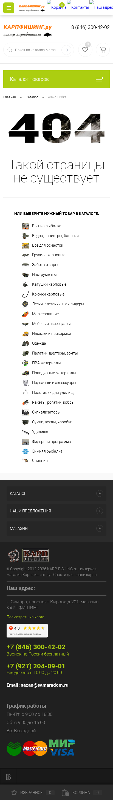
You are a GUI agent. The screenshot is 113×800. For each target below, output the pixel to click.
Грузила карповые (48, 254)
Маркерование (45, 313)
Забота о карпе (45, 264)
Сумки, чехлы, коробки (52, 422)
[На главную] (33, 8)
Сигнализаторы (46, 412)
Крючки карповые (48, 294)
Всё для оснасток (47, 245)
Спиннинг (40, 460)
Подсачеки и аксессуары (54, 382)
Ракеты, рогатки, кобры (53, 402)
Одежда (39, 343)
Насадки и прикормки (51, 333)
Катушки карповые (49, 284)
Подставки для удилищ (53, 392)
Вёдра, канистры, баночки (55, 236)
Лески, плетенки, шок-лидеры (58, 304)
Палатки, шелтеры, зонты (55, 353)
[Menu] (8, 7)
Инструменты (44, 274)
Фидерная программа (51, 441)
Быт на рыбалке (46, 226)
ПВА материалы (46, 363)
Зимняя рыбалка (47, 451)
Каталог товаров (29, 79)
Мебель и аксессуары (51, 323)
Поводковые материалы (54, 372)
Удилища (40, 431)
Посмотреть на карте (25, 617)
